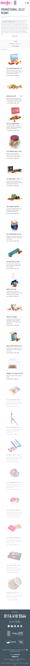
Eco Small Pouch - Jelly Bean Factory (13, 455)
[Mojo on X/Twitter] (9, 626)
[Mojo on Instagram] (15, 626)
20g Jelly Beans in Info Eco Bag (13, 124)
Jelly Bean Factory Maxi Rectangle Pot (13, 538)
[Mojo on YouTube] (21, 626)
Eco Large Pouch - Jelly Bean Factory (13, 179)
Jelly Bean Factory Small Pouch (13, 400)
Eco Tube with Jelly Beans (13, 261)
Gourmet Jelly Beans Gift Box (14, 373)
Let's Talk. (15, 621)
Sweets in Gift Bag (11, 289)
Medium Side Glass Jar (12, 593)
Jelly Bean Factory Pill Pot (13, 234)
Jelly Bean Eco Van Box (12, 206)
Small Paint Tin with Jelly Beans (14, 346)
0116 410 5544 (15, 616)
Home (2, 16)
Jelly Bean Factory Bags (12, 68)
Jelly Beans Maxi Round (12, 510)
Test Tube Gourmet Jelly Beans (13, 427)
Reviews (12, 654)
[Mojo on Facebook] (12, 626)
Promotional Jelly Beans (13, 11)
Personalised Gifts (8, 16)
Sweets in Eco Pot (11, 96)
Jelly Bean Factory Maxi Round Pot (13, 482)
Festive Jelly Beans (11, 317)
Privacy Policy (15, 663)
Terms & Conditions (6, 663)
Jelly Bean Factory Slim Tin (13, 565)
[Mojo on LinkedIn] (18, 626)
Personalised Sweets (17, 16)
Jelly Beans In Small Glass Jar (14, 151)
